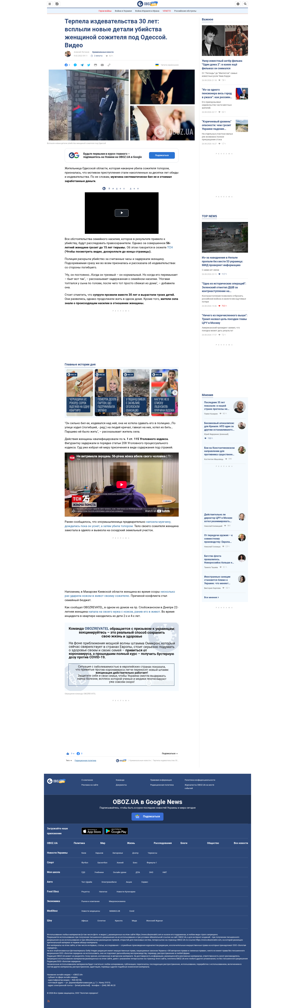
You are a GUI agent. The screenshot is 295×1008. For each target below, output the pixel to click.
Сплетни (101, 921)
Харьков (99, 853)
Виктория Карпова (212, 588)
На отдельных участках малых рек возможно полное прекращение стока (217, 137)
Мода (134, 921)
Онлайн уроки (119, 872)
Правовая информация (161, 780)
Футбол (84, 862)
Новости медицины (90, 911)
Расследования (163, 843)
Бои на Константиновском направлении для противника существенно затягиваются (219, 451)
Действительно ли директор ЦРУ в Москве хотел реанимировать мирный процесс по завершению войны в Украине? (218, 518)
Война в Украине (123, 11)
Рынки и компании (90, 901)
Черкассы (152, 853)
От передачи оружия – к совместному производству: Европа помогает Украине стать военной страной (218, 539)
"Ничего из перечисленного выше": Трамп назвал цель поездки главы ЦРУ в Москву (224, 319)
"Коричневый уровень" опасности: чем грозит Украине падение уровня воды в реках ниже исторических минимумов (216, 125)
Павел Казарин (211, 414)
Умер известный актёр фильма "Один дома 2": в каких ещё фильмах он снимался (222, 64)
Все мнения (210, 597)
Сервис (144, 882)
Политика (79, 843)
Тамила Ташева (211, 567)
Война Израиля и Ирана (147, 11)
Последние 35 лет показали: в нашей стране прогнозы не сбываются (215, 406)
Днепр (135, 853)
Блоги (184, 843)
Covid (131, 911)
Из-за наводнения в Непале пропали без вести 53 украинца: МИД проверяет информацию (222, 261)
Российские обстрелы (185, 11)
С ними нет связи (210, 270)
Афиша (84, 921)
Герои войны (105, 11)
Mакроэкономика (117, 901)
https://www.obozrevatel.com (148, 934)
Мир (102, 843)
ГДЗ (83, 872)
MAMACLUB (114, 911)
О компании (87, 780)
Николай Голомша (212, 547)
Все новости (241, 843)
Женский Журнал (154, 921)
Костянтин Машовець (213, 459)
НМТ (165, 872)
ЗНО (151, 872)
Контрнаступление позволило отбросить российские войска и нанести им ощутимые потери (224, 299)
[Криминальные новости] (121, 761)
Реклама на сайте (89, 785)
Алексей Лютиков (81, 52)
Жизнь (131, 843)
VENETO (167, 11)
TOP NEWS (209, 216)
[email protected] (82, 985)
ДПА (138, 872)
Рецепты (85, 891)
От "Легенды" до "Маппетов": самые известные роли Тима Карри (219, 74)
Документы (121, 785)
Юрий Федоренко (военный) (216, 434)
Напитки (103, 891)
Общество (213, 843)
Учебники (99, 872)
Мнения (207, 395)
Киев (83, 853)
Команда (120, 780)
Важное (207, 19)
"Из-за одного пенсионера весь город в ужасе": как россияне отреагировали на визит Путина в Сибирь (217, 93)
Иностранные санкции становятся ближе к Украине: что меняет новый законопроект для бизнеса (219, 580)
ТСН (170, 247)
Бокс (135, 862)
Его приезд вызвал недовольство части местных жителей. (217, 105)
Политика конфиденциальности (200, 780)
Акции (129, 882)
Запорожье (117, 853)
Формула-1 (152, 862)
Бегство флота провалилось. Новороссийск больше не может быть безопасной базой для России (219, 559)
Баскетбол (102, 862)
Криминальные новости (103, 52)
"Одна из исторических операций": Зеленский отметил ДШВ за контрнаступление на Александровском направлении (224, 287)
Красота (118, 921)
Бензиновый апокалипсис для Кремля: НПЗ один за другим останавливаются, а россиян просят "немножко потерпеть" (219, 426)
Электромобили (109, 882)
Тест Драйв (86, 882)
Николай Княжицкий (213, 526)
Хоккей (120, 862)
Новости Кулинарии (126, 891)
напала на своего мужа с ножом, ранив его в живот (124, 611)
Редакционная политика (85, 760)
